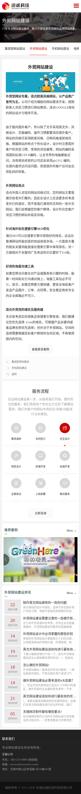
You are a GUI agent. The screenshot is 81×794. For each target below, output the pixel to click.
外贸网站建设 (38, 48)
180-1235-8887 (19, 759)
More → (72, 530)
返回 (14, 374)
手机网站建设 (60, 48)
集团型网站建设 (15, 48)
